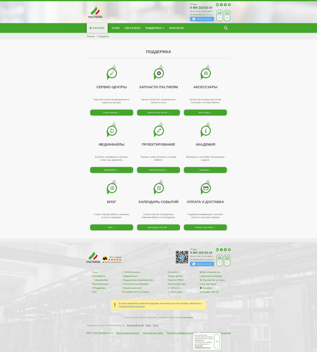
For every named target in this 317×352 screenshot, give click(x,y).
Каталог (99, 27)
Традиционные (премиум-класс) (138, 280)
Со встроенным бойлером (135, 284)
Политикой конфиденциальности (203, 346)
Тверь (155, 325)
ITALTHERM (100, 333)
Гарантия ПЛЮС (176, 280)
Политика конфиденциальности (182, 333)
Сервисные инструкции (211, 276)
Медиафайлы (110, 170)
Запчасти (175, 288)
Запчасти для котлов (157, 112)
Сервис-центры (110, 112)
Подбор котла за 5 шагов (137, 292)
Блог (110, 227)
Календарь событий (157, 227)
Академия (204, 170)
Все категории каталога (127, 333)
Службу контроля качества (132, 306)
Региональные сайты (153, 333)
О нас (116, 27)
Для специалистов (211, 272)
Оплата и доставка (204, 227)
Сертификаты (98, 276)
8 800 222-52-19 (201, 7)
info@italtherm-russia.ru (202, 15)
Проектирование (157, 170)
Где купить (132, 27)
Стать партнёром (208, 284)
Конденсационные (132, 288)
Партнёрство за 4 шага (214, 280)
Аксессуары (204, 112)
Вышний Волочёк (135, 325)
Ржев (194, 4)
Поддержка (153, 27)
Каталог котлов (132, 272)
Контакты (176, 27)
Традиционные (130, 276)
